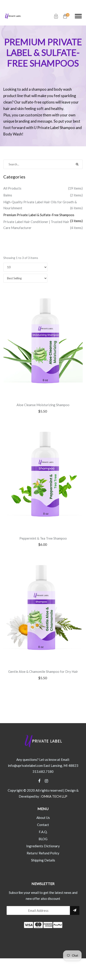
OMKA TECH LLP (54, 796)
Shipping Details (43, 860)
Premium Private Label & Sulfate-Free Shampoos (38, 215)
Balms (7, 195)
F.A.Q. (43, 832)
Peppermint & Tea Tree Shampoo (43, 538)
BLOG (43, 839)
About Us (43, 818)
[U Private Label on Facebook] (41, 781)
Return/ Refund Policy (43, 853)
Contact (43, 825)
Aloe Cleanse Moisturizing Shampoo (43, 405)
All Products (12, 188)
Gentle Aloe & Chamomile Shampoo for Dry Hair (43, 671)
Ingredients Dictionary (43, 846)
